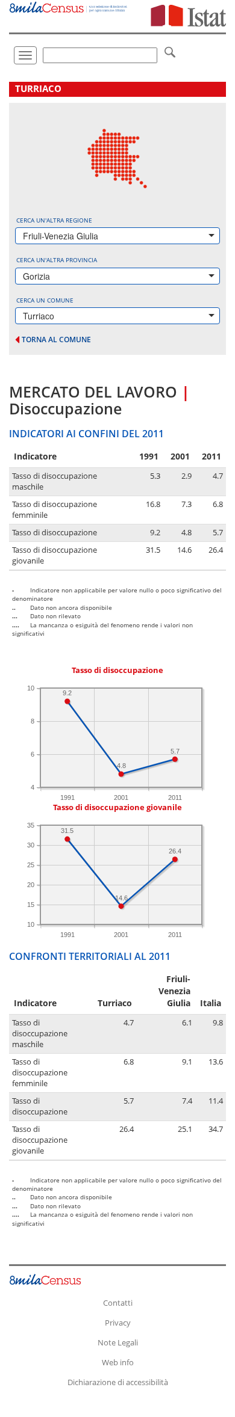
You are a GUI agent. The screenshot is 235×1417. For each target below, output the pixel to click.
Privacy (118, 1322)
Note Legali (118, 1342)
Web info (118, 1362)
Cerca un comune (45, 300)
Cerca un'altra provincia (56, 260)
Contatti (118, 1302)
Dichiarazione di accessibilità (117, 1382)
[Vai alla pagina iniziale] (68, 6)
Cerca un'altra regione (54, 220)
